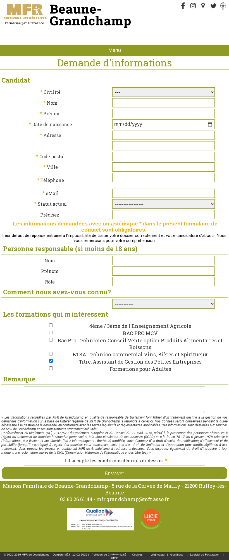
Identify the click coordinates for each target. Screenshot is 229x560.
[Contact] (213, 8)
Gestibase (176, 554)
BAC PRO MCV (140, 333)
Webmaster (158, 554)
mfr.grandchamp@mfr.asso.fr (132, 499)
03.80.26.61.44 (76, 499)
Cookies (137, 554)
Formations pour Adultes (140, 369)
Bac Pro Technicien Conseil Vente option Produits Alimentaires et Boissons (140, 343)
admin (114, 557)
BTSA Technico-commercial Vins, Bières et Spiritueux (140, 354)
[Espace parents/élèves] (223, 8)
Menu (114, 50)
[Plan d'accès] (203, 8)
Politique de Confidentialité (109, 554)
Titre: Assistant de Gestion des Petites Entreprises (140, 361)
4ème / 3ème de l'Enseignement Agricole (140, 326)
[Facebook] (183, 8)
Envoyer (114, 473)
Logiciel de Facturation (205, 554)
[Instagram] (193, 8)
